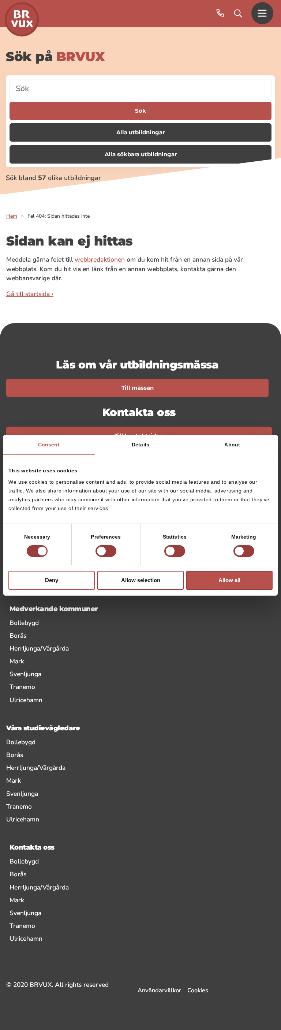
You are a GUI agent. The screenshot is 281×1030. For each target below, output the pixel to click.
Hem (11, 216)
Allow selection (140, 580)
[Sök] (238, 13)
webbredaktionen (100, 259)
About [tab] (232, 444)
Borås (64, 635)
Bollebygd (71, 622)
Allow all (229, 580)
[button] (262, 13)
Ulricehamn (72, 699)
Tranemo (69, 686)
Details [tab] (140, 444)
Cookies (197, 990)
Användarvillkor (159, 990)
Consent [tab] (49, 444)
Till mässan (137, 388)
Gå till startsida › (29, 293)
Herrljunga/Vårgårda (86, 648)
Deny (51, 580)
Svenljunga (72, 673)
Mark (63, 661)
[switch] (105, 551)
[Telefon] (220, 13)
